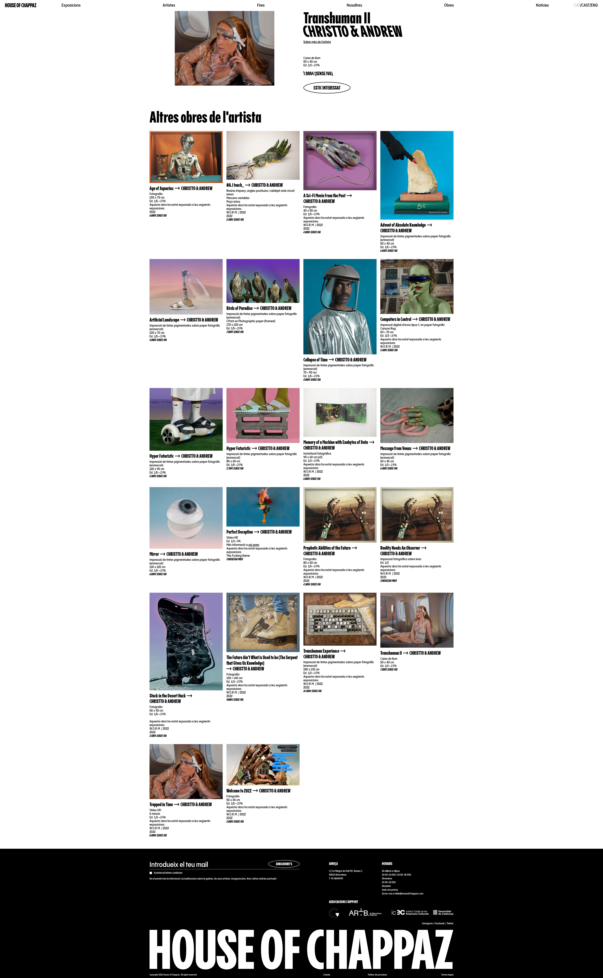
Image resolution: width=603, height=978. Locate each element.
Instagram (427, 923)
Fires (261, 5)
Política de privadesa (377, 975)
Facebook (440, 923)
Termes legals (447, 975)
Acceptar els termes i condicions (168, 873)
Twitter (450, 923)
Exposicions (71, 5)
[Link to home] (20, 5)
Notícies (542, 5)
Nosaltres (354, 5)
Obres (449, 5)
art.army (253, 545)
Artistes (169, 5)
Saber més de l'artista (317, 42)
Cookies (326, 975)
